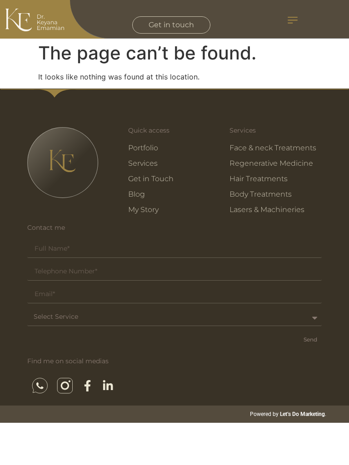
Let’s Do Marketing (302, 414)
